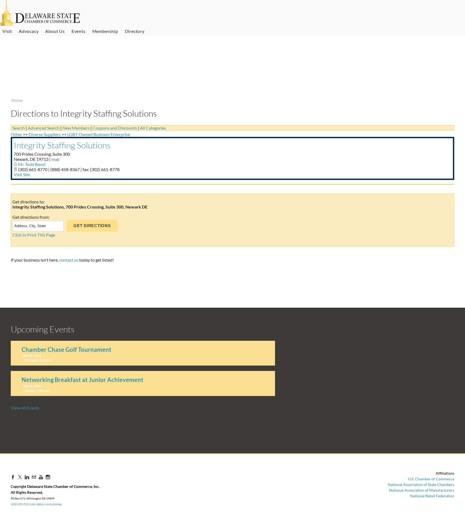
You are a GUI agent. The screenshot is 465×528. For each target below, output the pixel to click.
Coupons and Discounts (115, 127)
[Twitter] (20, 477)
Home (17, 100)
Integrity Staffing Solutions (62, 145)
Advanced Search (43, 127)
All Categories (153, 127)
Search (18, 127)
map (55, 159)
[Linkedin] (27, 477)
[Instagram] (48, 477)
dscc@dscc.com (41, 504)
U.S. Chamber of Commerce (431, 479)
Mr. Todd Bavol (31, 164)
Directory (135, 31)
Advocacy (28, 31)
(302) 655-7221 (20, 504)
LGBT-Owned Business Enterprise (98, 134)
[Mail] (34, 477)
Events (79, 31)
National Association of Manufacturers (421, 490)
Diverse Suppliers (45, 134)
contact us (68, 259)
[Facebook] (13, 477)
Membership (105, 31)
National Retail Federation (432, 496)
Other (16, 134)
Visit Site (22, 174)
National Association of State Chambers (421, 484)
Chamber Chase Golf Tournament (66, 349)
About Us (55, 31)
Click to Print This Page (33, 234)
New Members (76, 127)
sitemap (57, 504)
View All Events (25, 407)
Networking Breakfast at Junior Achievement (82, 379)
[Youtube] (41, 477)
